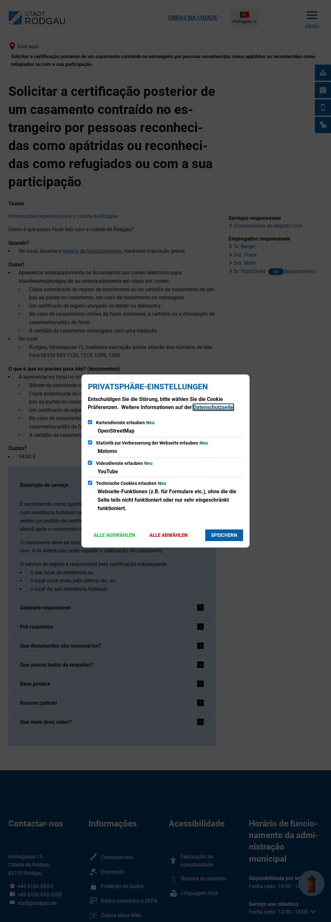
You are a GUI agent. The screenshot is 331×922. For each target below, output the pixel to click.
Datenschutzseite (213, 407)
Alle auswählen (114, 535)
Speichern (224, 535)
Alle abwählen (168, 535)
